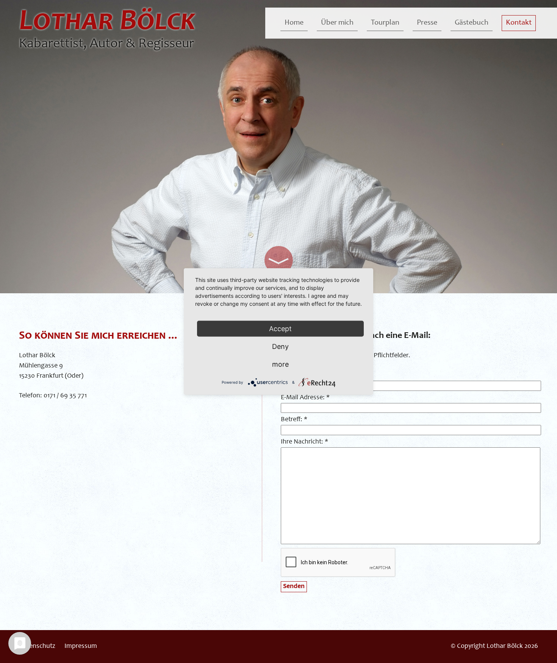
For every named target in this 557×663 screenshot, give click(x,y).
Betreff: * (294, 419)
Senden (294, 586)
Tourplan (385, 23)
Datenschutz (37, 646)
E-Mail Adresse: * (305, 397)
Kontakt (519, 23)
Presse (427, 23)
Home (294, 23)
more (280, 364)
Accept (280, 329)
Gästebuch (471, 23)
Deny (280, 346)
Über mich (337, 23)
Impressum (80, 646)
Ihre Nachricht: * (304, 442)
